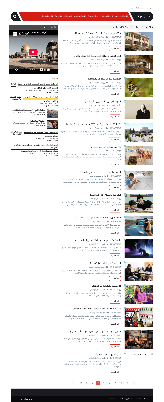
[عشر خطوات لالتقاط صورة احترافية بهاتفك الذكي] (139, 317)
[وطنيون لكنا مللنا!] (52, 124)
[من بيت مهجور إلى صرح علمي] (139, 155)
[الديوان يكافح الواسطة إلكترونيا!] (139, 271)
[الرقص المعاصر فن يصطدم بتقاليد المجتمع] (40, 97)
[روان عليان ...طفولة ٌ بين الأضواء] (139, 294)
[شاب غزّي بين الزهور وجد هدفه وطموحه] (41, 132)
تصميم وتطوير (26, 399)
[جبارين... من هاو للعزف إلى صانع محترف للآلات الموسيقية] (139, 339)
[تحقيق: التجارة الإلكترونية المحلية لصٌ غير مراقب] (52, 113)
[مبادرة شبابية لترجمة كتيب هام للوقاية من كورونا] (38, 84)
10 (81, 383)
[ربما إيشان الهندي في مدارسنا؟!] (139, 203)
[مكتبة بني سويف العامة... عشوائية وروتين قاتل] (139, 41)
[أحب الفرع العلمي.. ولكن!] (139, 354)
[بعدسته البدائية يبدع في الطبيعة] (139, 87)
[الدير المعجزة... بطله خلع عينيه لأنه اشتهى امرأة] (139, 64)
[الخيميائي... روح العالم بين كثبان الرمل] (139, 109)
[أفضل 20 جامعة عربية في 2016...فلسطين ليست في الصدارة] (139, 132)
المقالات (137, 27)
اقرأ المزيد (115, 48)
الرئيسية (148, 27)
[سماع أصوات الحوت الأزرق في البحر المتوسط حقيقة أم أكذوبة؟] (34, 146)
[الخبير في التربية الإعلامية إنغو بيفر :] (139, 226)
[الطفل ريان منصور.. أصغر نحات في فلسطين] (139, 180)
